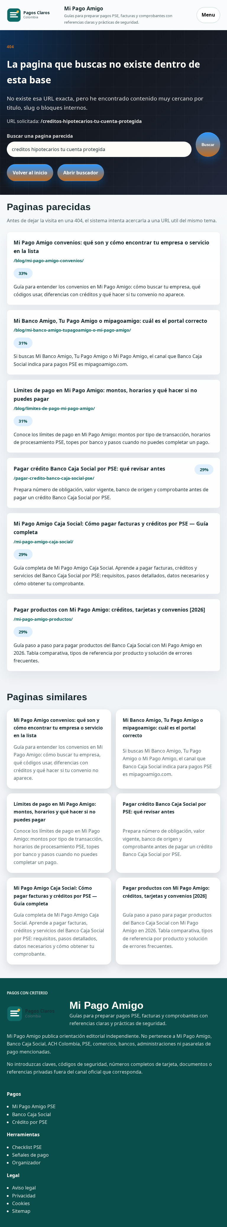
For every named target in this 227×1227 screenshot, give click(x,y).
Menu (208, 15)
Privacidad (23, 1195)
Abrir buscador (80, 172)
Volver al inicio (30, 172)
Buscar (208, 144)
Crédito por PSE (29, 1122)
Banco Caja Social (31, 1114)
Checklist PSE (27, 1147)
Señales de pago (30, 1155)
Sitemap (21, 1211)
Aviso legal (24, 1187)
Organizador (26, 1162)
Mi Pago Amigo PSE (34, 1106)
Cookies (21, 1203)
